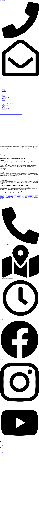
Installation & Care (5, 94)
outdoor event (7, 197)
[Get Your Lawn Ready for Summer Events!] (19, 144)
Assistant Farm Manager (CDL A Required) (11, 102)
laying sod (16, 196)
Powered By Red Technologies (26, 522)
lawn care (23, 195)
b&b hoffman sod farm (9, 193)
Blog (3, 95)
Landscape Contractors (5, 97)
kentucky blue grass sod (9, 195)
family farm (30, 193)
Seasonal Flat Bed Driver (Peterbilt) (9, 103)
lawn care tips (36, 195)
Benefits (3, 96)
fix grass (8, 194)
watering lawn (35, 197)
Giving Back (4, 98)
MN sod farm (34, 196)
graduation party (31, 194)
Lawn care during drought (29, 195)
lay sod (13, 196)
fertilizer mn (5, 194)
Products (3, 93)
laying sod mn (20, 196)
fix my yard (14, 194)
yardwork (1, 198)
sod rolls (15, 197)
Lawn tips (6, 196)
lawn (20, 195)
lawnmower (10, 196)
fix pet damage (19, 194)
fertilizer (1, 194)
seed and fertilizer (16, 189)
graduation (26, 194)
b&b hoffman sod (3, 193)
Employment (4, 91)
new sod (3, 197)
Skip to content (2, 0)
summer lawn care (30, 197)
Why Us (3, 89)
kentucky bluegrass (17, 195)
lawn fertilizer (2, 196)
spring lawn (18, 197)
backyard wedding (20, 193)
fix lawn (11, 194)
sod (9, 197)
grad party (23, 194)
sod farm (12, 197)
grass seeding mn (2, 195)
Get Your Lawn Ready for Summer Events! (11, 114)
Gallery (5, 90)
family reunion (34, 193)
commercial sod (25, 193)
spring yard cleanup (24, 197)
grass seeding (36, 194)
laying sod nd (25, 196)
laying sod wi (29, 196)
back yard (15, 193)
